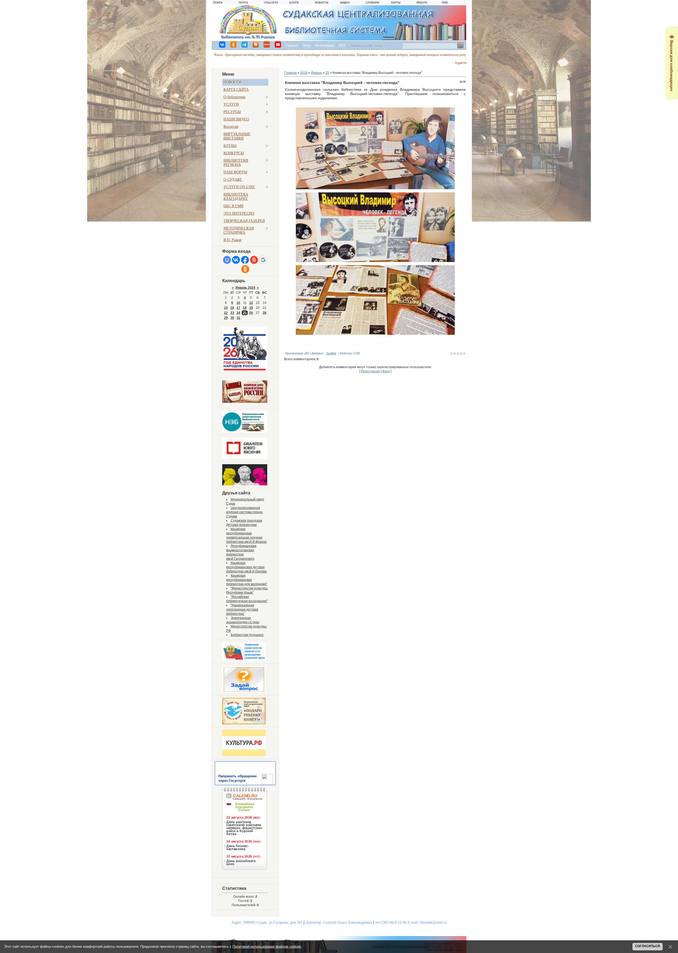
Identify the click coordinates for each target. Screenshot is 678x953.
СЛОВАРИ (372, 2)
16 (232, 308)
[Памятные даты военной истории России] (244, 402)
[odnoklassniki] (233, 44)
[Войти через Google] (263, 260)
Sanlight (331, 353)
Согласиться (647, 946)
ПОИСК (217, 2)
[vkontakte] (222, 44)
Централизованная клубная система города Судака (244, 512)
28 (264, 313)
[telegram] (244, 44)
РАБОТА (422, 2)
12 (251, 303)
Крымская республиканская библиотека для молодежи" (246, 580)
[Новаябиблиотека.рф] (244, 458)
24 (238, 313)
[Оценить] (244, 660)
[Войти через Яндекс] (254, 260)
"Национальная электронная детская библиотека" (242, 609)
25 (245, 313)
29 (226, 318)
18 (245, 308)
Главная (292, 45)
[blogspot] (255, 44)
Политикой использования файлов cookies (267, 947)
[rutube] (267, 44)
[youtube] (278, 44)
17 (238, 308)
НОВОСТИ (321, 2)
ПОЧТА (243, 2)
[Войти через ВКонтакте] (236, 260)
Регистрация (324, 45)
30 (232, 318)
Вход (306, 45)
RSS (342, 45)
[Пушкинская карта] (244, 484)
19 (251, 308)
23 (232, 313)
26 (251, 313)
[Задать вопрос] (244, 691)
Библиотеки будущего (247, 635)
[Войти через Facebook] (245, 260)
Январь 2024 (245, 288)
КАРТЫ (395, 2)
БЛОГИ (293, 2)
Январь (316, 73)
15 (226, 308)
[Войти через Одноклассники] (245, 269)
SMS (445, 2)
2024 (303, 73)
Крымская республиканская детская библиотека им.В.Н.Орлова (246, 567)
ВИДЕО (345, 2)
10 (238, 303)
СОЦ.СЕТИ (271, 2)
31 (238, 318)
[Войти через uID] (227, 260)
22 (226, 313)
